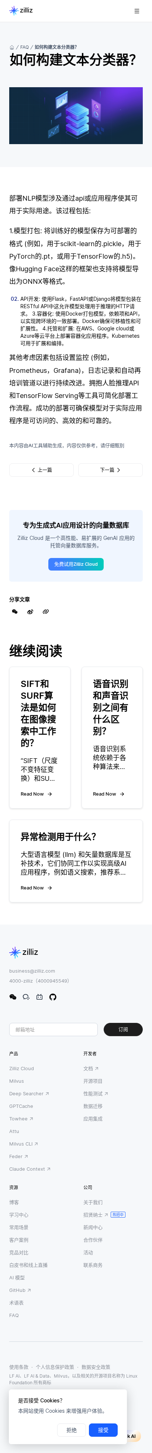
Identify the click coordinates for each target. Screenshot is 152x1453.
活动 (88, 1252)
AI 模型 (17, 1277)
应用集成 (93, 1119)
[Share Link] (45, 611)
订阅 (123, 1029)
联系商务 (93, 1265)
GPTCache (21, 1106)
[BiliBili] (39, 997)
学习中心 (18, 1215)
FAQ (24, 47)
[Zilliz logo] (20, 11)
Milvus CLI (20, 1144)
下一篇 (107, 470)
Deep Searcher (26, 1093)
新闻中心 (93, 1227)
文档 (88, 1068)
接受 (103, 1430)
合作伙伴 (93, 1240)
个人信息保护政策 (55, 1367)
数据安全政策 (96, 1367)
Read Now (32, 794)
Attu (14, 1131)
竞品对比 (18, 1252)
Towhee (18, 1119)
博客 (14, 1202)
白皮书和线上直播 (28, 1265)
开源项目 (93, 1081)
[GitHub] (52, 997)
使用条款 (18, 1367)
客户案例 (18, 1240)
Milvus (16, 1081)
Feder (16, 1156)
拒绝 (71, 1430)
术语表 (16, 1303)
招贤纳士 (93, 1215)
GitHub (17, 1290)
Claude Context (27, 1169)
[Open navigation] (137, 11)
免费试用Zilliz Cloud (76, 564)
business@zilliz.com (32, 971)
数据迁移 (93, 1106)
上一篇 (45, 470)
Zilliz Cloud (21, 1068)
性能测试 (93, 1093)
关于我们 (93, 1202)
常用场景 (18, 1227)
